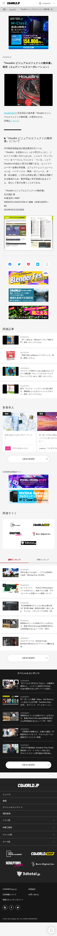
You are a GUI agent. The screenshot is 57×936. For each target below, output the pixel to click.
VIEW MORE (28, 459)
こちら (13, 121)
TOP (4, 9)
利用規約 (31, 889)
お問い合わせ (33, 895)
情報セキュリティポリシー (13, 900)
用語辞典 (7, 813)
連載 (5, 801)
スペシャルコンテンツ (13, 807)
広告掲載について (9, 895)
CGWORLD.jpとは (10, 889)
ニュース (12, 9)
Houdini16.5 (10, 113)
